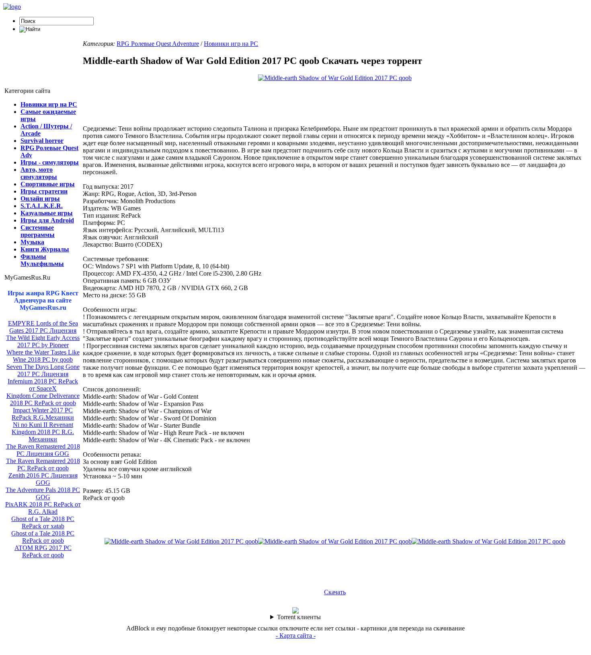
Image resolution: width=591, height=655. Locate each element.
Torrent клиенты (299, 617)
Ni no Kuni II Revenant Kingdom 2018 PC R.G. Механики (43, 432)
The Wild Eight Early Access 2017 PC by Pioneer (43, 341)
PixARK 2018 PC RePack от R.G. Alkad (43, 508)
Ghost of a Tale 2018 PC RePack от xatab (42, 522)
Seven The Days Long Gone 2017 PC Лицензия (43, 370)
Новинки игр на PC (231, 43)
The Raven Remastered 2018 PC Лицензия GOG (43, 450)
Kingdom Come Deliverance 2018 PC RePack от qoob (43, 399)
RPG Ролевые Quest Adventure (158, 43)
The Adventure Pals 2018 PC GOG (43, 493)
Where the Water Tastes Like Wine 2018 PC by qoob (43, 356)
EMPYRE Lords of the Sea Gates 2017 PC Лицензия (43, 327)
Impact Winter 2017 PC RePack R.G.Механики (43, 414)
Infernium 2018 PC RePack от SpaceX (43, 385)
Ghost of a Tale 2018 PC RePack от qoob (42, 537)
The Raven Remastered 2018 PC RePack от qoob (43, 464)
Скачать (335, 592)
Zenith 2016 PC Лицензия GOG (43, 479)
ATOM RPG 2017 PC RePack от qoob (43, 551)
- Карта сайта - (296, 635)
